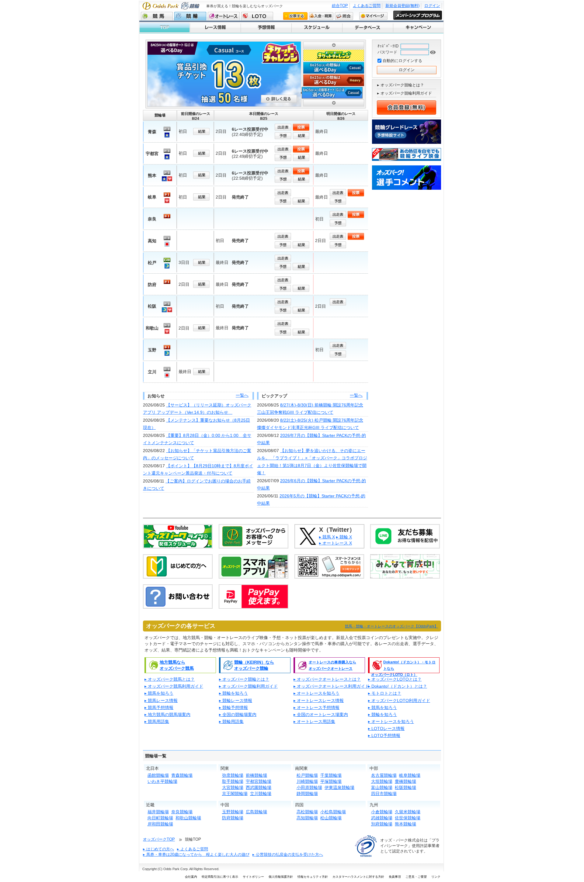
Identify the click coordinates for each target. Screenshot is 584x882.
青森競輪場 (182, 775)
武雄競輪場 (381, 817)
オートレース (224, 16)
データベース (367, 27)
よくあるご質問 (367, 5)
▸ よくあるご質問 (192, 849)
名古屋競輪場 (384, 775)
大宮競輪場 (232, 787)
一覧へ (242, 395)
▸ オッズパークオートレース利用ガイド (331, 686)
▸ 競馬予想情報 (158, 707)
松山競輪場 (331, 817)
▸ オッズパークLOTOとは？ (395, 679)
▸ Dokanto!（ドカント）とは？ (397, 686)
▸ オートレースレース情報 (319, 700)
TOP (164, 27)
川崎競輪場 (307, 781)
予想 (283, 135)
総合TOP (340, 5)
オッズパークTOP (159, 839)
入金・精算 (321, 16)
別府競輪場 (381, 823)
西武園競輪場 (258, 787)
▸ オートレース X (335, 543)
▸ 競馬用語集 (156, 721)
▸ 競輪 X (344, 536)
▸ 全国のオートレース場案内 (321, 714)
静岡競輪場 (307, 793)
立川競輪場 (260, 793)
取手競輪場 (232, 781)
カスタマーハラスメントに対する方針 (358, 876)
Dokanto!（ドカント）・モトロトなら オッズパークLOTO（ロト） (403, 665)
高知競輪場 (307, 817)
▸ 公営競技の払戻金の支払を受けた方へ (287, 854)
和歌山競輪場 (188, 817)
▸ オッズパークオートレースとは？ (327, 679)
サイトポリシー (253, 876)
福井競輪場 (158, 811)
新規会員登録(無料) (402, 5)
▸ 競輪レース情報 (235, 700)
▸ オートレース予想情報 (316, 707)
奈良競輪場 (182, 811)
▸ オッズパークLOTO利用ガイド (399, 700)
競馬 (157, 16)
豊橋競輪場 (405, 781)
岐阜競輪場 (409, 775)
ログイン (432, 5)
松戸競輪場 (307, 775)
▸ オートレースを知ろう (316, 693)
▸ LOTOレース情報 (386, 728)
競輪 (190, 16)
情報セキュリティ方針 (312, 876)
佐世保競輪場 (407, 817)
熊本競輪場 (405, 823)
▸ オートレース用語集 (314, 721)
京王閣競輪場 (235, 793)
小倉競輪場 (381, 811)
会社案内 (191, 876)
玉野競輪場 (232, 811)
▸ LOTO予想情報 (384, 735)
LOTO (257, 16)
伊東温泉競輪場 (339, 787)
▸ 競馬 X (327, 536)
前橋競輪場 (256, 775)
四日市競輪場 (384, 793)
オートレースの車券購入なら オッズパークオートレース (332, 665)
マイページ (373, 16)
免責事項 (395, 876)
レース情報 (215, 27)
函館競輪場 (158, 775)
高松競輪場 (307, 811)
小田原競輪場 (309, 787)
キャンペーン (418, 27)
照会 (344, 16)
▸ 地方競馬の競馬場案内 (167, 714)
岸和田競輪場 (160, 823)
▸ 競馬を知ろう (158, 693)
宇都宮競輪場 (258, 781)
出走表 (283, 127)
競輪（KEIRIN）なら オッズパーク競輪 (254, 665)
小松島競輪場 (333, 811)
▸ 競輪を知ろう (233, 693)
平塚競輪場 (331, 781)
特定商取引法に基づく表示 (220, 876)
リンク (435, 876)
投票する (295, 16)
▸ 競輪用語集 (231, 721)
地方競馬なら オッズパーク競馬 (177, 665)
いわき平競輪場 (162, 781)
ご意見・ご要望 (416, 876)
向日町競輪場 (160, 817)
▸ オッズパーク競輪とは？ (400, 85)
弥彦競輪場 (232, 775)
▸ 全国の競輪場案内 (237, 714)
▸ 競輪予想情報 (233, 707)
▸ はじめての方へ (158, 849)
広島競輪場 (256, 811)
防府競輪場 (232, 817)
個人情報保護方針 (281, 876)
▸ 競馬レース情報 (161, 700)
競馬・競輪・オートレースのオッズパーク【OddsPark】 (391, 626)
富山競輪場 (381, 787)
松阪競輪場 (405, 787)
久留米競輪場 (407, 811)
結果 (201, 131)
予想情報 (265, 27)
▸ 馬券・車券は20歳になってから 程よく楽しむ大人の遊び (196, 854)
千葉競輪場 (331, 775)
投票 (301, 127)
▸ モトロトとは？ (384, 693)
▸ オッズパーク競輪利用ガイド (404, 93)
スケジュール (316, 27)
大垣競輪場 (381, 781)
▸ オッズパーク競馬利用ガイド (173, 686)
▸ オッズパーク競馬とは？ (169, 679)
